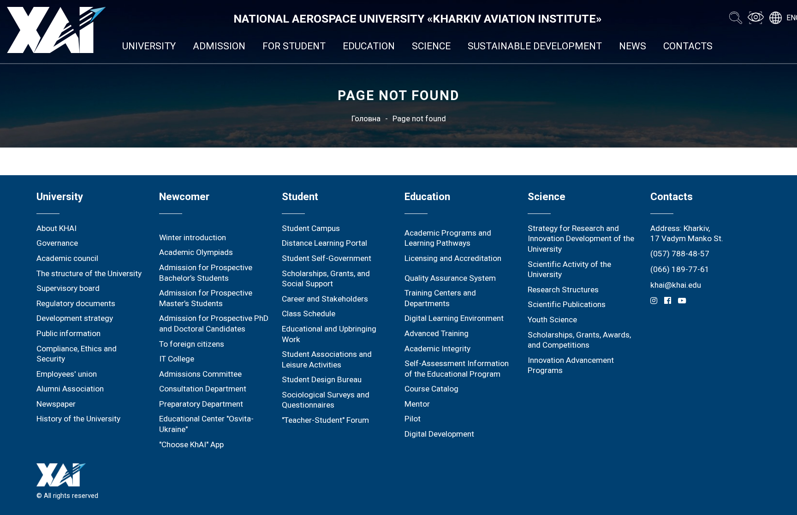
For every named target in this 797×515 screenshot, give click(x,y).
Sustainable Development (535, 46)
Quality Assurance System (450, 278)
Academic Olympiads (196, 252)
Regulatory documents (75, 303)
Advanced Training (436, 333)
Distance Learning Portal (324, 243)
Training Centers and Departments (440, 298)
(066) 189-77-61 (679, 269)
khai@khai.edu (675, 285)
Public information (68, 333)
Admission (219, 46)
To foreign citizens (191, 344)
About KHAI (56, 228)
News (632, 46)
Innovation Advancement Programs (571, 365)
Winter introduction (192, 237)
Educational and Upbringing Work (329, 334)
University (149, 46)
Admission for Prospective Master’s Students (205, 298)
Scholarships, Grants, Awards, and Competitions (579, 340)
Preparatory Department (201, 403)
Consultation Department (202, 388)
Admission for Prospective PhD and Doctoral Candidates (213, 323)
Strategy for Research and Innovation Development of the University (581, 239)
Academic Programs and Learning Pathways (447, 238)
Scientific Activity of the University (569, 269)
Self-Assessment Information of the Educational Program (456, 369)
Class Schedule (308, 313)
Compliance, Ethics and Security (76, 354)
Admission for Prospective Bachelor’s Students (205, 273)
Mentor (417, 403)
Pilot (412, 418)
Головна (366, 118)
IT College (176, 358)
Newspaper (56, 403)
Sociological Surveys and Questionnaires (325, 400)
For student (294, 46)
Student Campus (311, 228)
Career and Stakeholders (325, 298)
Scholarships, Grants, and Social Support (326, 279)
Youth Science (552, 319)
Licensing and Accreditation (452, 258)
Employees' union (66, 374)
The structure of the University (89, 273)
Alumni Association (70, 388)
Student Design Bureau (322, 379)
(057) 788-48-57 (679, 253)
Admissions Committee (200, 374)
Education (369, 46)
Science (431, 46)
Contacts (688, 46)
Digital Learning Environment (454, 318)
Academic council (67, 258)
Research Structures (563, 289)
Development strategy (74, 318)
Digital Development (439, 433)
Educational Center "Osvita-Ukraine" (206, 424)
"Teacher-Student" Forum (325, 420)
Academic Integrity (437, 348)
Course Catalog (431, 388)
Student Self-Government (326, 258)
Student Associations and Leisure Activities (327, 359)
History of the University (78, 418)
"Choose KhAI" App (191, 444)
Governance (57, 243)
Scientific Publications (567, 304)
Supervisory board (68, 288)
